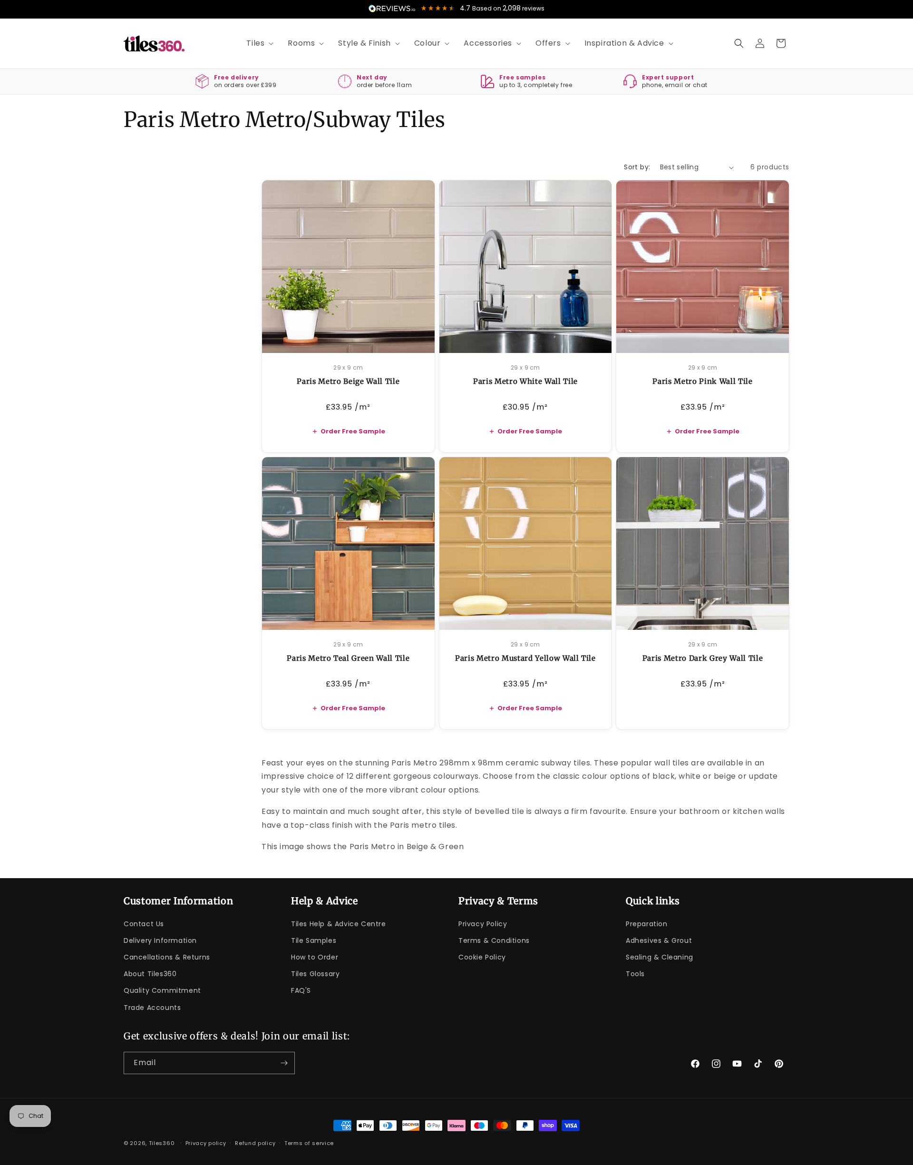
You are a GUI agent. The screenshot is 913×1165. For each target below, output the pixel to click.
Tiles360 (162, 1143)
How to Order (314, 957)
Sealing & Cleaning (659, 957)
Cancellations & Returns (167, 957)
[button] (256, 43)
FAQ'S (301, 990)
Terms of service (309, 1143)
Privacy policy (205, 1143)
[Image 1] (344, 340)
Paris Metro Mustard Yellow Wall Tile (525, 658)
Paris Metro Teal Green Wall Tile (348, 658)
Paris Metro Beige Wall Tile (348, 381)
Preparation (647, 924)
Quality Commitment (162, 990)
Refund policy (255, 1143)
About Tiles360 (150, 974)
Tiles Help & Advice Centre (338, 924)
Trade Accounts (152, 1007)
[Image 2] (352, 341)
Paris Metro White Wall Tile (525, 381)
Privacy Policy (482, 924)
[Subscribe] (283, 1063)
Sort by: (637, 167)
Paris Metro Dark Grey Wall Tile (702, 658)
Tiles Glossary (315, 974)
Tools (635, 974)
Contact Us (144, 924)
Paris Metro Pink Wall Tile (702, 381)
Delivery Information (160, 940)
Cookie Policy (482, 957)
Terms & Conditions (494, 940)
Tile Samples (313, 940)
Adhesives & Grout (659, 940)
